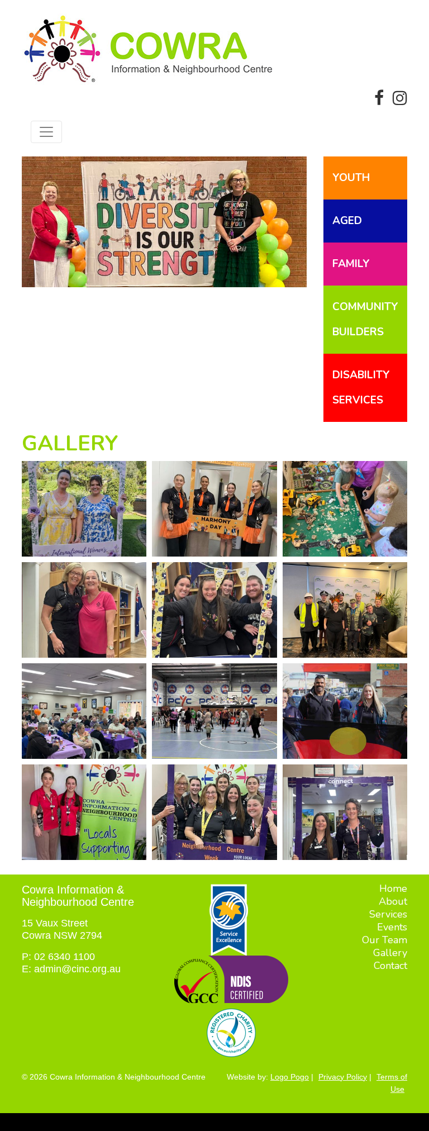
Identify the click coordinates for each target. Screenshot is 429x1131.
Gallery (390, 952)
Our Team (384, 940)
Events (392, 927)
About (393, 901)
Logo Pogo (289, 1076)
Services (388, 914)
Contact (390, 965)
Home (393, 888)
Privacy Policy (342, 1076)
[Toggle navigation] (46, 132)
